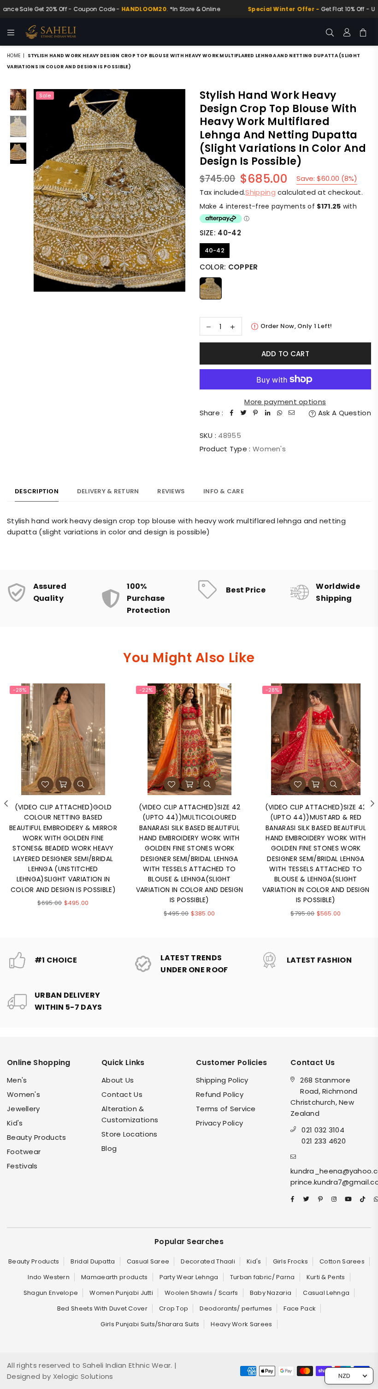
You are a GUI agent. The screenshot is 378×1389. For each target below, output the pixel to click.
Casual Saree (148, 1261)
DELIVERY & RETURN (108, 491)
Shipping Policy (222, 1080)
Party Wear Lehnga (189, 1277)
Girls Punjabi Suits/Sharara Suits (149, 1324)
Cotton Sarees (342, 1261)
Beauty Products (36, 1137)
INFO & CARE (223, 491)
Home (13, 55)
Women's (23, 1094)
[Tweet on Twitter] (244, 413)
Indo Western (49, 1277)
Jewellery (23, 1109)
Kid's (15, 1123)
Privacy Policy (219, 1123)
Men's (17, 1080)
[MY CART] (363, 32)
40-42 (215, 250)
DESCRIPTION (37, 491)
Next (178, 190)
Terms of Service (226, 1109)
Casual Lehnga (326, 1292)
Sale (45, 95)
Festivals (22, 1166)
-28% (19, 690)
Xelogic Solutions (82, 1376)
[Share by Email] (292, 413)
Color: (229, 267)
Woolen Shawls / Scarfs (201, 1292)
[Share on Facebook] (232, 413)
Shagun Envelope (51, 1292)
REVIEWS (171, 491)
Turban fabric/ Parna (262, 1277)
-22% (146, 690)
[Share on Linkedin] (268, 413)
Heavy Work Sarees (241, 1324)
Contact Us (121, 1094)
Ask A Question (343, 413)
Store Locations (129, 1134)
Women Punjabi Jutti (121, 1292)
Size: (220, 233)
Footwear (24, 1151)
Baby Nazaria (271, 1292)
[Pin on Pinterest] (256, 413)
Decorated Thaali (208, 1261)
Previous (42, 190)
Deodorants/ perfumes (236, 1308)
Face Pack (300, 1308)
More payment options (285, 402)
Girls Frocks (290, 1261)
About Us (117, 1080)
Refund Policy (219, 1094)
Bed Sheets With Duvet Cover (102, 1308)
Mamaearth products (114, 1277)
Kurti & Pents (326, 1277)
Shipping (260, 192)
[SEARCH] (330, 32)
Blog (109, 1148)
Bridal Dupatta (93, 1261)
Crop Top (173, 1308)
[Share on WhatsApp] (280, 413)
